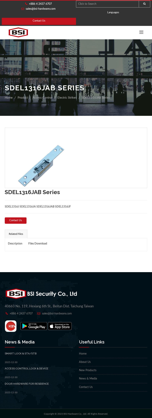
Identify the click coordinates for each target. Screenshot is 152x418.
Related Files (16, 234)
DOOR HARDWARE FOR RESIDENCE (27, 383)
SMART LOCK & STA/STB (21, 353)
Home (9, 97)
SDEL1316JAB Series (96, 97)
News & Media (88, 378)
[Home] (18, 32)
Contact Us (39, 21)
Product (23, 97)
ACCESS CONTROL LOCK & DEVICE (26, 368)
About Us (85, 362)
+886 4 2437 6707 (39, 4)
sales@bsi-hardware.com (41, 9)
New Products (87, 370)
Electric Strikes (67, 97)
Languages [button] (113, 12)
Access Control (42, 97)
